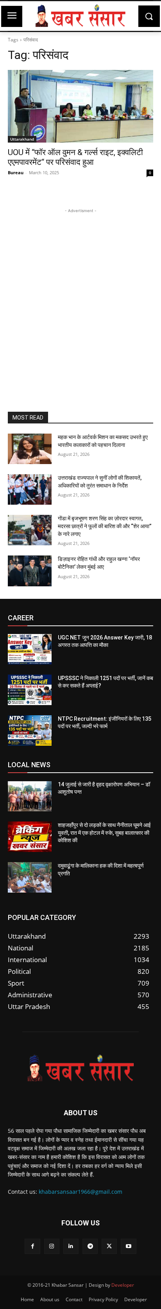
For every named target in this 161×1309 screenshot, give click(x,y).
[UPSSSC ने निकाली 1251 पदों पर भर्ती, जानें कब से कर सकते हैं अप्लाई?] (30, 690)
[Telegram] (90, 1246)
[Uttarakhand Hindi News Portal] (80, 16)
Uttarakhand (22, 139)
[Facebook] (32, 1246)
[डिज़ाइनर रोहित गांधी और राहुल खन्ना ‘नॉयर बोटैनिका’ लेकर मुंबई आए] (30, 570)
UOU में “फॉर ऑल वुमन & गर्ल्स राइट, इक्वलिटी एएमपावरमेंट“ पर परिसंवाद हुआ (75, 157)
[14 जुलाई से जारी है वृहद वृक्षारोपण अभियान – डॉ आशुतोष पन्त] (30, 796)
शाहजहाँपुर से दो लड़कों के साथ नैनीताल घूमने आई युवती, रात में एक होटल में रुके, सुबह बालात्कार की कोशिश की (104, 832)
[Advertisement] (80, 295)
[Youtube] (128, 1246)
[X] (109, 1246)
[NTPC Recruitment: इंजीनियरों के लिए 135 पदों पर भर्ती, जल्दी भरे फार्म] (30, 730)
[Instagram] (51, 1246)
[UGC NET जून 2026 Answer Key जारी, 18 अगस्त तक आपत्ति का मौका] (30, 649)
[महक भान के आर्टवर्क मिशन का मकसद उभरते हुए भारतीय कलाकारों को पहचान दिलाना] (30, 449)
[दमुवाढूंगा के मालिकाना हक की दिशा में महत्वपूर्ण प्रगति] (30, 877)
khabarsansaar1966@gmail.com (80, 1191)
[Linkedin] (71, 1246)
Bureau (15, 172)
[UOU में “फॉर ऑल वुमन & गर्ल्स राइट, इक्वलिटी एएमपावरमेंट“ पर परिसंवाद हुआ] (80, 106)
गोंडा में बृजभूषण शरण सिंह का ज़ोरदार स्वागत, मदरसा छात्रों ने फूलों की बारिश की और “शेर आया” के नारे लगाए (105, 526)
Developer (122, 1285)
